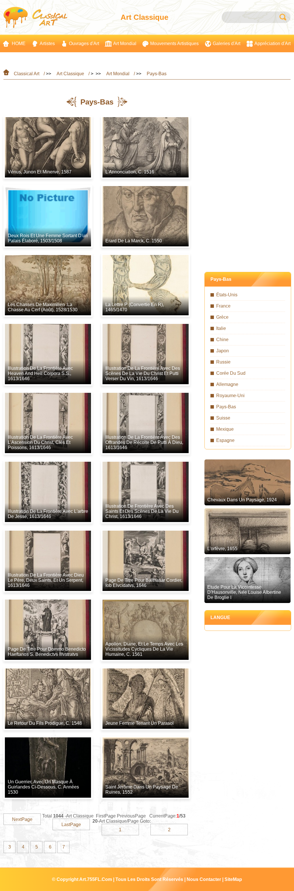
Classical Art (26, 73)
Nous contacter (204, 879)
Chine (222, 339)
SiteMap (233, 879)
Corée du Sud (230, 373)
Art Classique (70, 73)
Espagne (225, 440)
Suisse (223, 417)
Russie (223, 362)
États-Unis (226, 294)
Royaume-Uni (230, 395)
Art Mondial (117, 73)
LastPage (71, 824)
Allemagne (227, 384)
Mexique (225, 429)
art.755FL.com (95, 879)
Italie (221, 328)
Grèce (222, 317)
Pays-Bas (157, 73)
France (223, 306)
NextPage (22, 819)
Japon (222, 350)
